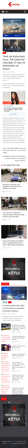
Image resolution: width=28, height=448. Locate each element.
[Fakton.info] (3, 12)
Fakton (13, 72)
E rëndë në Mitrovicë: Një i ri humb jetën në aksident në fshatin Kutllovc (14, 308)
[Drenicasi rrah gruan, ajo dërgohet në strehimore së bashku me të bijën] (14, 169)
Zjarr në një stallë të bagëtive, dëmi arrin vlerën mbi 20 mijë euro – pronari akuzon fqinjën (14, 150)
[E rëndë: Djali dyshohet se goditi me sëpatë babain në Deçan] (6, 339)
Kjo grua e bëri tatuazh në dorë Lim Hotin (18, 346)
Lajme (4, 52)
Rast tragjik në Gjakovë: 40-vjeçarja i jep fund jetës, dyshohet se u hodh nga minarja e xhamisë (14, 158)
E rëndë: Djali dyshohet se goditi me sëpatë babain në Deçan (18, 338)
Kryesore (5, 302)
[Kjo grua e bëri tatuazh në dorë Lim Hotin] (6, 347)
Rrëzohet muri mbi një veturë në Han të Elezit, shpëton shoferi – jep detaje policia (18, 377)
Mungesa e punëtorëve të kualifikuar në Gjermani (18, 354)
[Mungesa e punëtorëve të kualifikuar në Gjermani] (6, 356)
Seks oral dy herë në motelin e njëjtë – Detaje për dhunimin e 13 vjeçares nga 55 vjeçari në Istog (18, 365)
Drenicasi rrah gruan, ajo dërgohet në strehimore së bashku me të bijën (12, 186)
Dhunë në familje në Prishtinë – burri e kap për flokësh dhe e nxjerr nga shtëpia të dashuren (13, 243)
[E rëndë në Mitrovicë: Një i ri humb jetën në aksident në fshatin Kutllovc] (14, 293)
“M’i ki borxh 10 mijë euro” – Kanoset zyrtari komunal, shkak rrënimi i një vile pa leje (14, 215)
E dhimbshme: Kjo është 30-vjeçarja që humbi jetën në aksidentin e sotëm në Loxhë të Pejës (19, 327)
